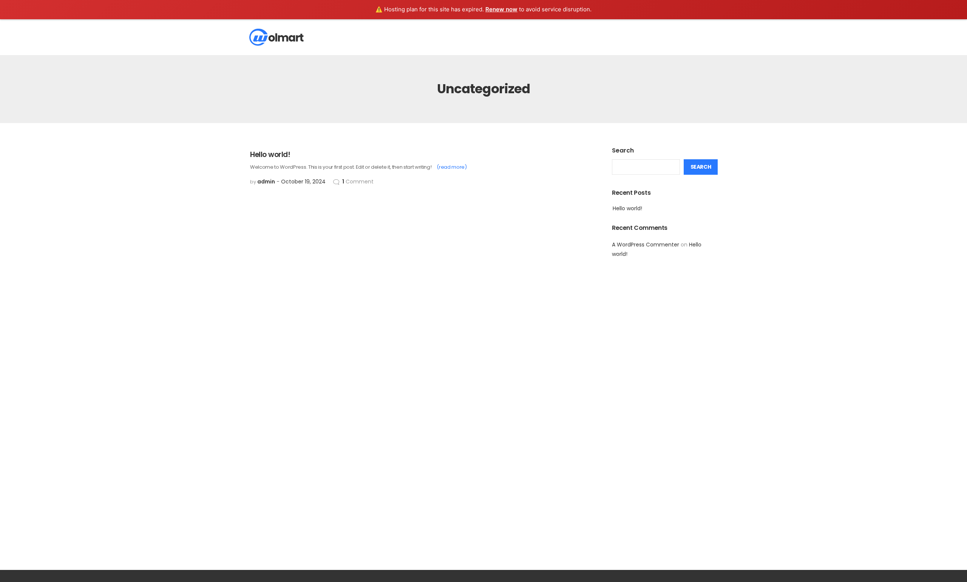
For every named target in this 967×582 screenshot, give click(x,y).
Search (623, 150)
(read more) (452, 167)
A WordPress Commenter (645, 244)
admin (266, 181)
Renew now (501, 9)
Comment (358, 181)
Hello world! (627, 208)
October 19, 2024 (303, 181)
